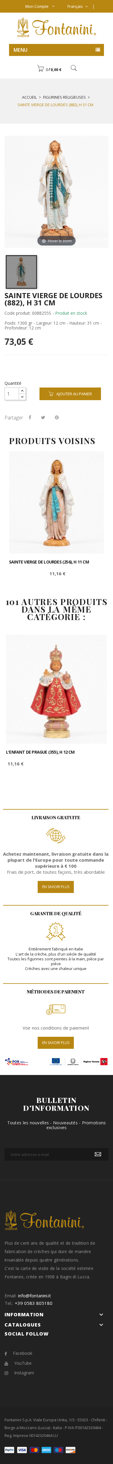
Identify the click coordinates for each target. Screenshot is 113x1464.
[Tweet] (43, 417)
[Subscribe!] (97, 1154)
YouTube (23, 1363)
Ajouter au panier (74, 394)
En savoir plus (55, 886)
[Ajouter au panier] (92, 461)
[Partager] (30, 417)
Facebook (22, 1353)
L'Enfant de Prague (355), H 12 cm (40, 752)
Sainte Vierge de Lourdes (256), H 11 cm (49, 562)
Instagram (24, 1373)
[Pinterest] (57, 417)
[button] (49, 69)
